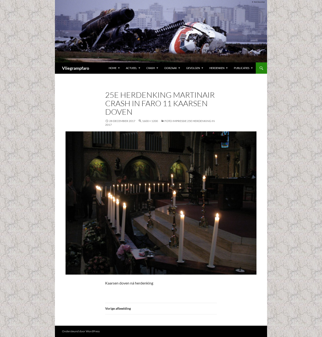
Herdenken (216, 67)
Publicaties (241, 67)
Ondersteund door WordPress (81, 331)
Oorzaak (170, 67)
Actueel (131, 67)
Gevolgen (193, 67)
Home (112, 67)
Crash (150, 67)
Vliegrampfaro (75, 68)
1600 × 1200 (150, 121)
